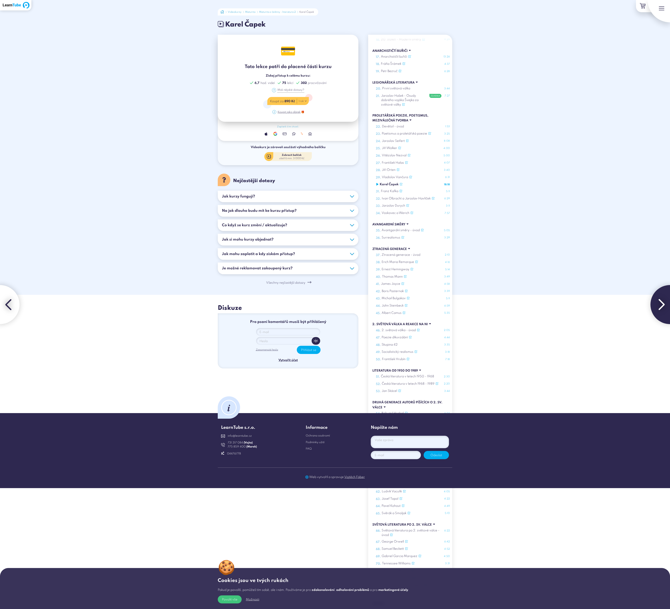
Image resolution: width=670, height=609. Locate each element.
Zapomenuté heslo (267, 350)
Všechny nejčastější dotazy (285, 282)
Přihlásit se (308, 350)
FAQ (309, 448)
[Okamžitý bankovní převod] (293, 133)
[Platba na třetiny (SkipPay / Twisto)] (302, 133)
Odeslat (436, 455)
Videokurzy (234, 12)
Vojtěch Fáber (354, 477)
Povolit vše (229, 599)
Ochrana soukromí (318, 435)
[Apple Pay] (266, 133)
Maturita (250, 12)
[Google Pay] (275, 133)
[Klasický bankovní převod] (310, 133)
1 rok (301, 101)
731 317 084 (240, 442)
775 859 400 (242, 446)
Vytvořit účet (288, 360)
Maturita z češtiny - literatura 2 (277, 12)
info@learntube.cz (240, 436)
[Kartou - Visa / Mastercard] (284, 133)
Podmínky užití (315, 442)
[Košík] (642, 6)
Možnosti (252, 599)
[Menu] (659, 11)
